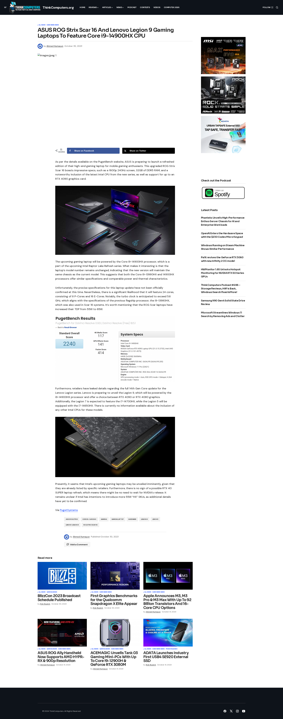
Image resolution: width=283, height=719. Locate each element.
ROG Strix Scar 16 (90, 525)
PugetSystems (69, 510)
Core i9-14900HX (89, 519)
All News (42, 25)
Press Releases (171, 649)
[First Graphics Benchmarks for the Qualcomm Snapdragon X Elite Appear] (115, 576)
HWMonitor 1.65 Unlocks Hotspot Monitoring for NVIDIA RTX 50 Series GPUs (222, 273)
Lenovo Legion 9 (72, 525)
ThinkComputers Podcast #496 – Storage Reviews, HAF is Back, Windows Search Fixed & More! (220, 288)
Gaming (104, 519)
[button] (5, 7)
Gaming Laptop (118, 519)
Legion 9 (144, 519)
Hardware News (53, 25)
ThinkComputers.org (58, 7)
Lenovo (155, 519)
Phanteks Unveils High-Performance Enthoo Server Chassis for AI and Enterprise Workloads (223, 221)
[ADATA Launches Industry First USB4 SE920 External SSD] (168, 633)
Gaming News (52, 592)
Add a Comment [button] (79, 544)
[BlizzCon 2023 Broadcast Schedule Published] (62, 576)
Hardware (132, 519)
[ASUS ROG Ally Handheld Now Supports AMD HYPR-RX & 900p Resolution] (62, 633)
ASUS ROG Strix (72, 519)
